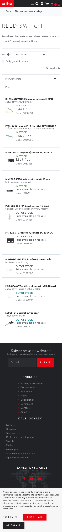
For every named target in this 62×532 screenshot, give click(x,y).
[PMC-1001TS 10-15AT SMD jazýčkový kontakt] (10, 136)
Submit (45, 362)
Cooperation (27, 399)
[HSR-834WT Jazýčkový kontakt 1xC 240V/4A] (10, 296)
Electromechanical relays (28, 11)
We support (12, 449)
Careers (10, 425)
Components (27, 387)
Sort (4, 54)
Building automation (31, 383)
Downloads (12, 429)
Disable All (35, 517)
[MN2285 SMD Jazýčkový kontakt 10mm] (10, 190)
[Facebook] (24, 479)
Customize (10, 517)
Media (9, 445)
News (23, 395)
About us (25, 412)
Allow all (13, 525)
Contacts (25, 407)
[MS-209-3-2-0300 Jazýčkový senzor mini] (10, 270)
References (26, 391)
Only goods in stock (17, 61)
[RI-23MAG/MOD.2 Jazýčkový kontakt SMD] (10, 109)
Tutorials (10, 433)
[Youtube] (32, 479)
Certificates (26, 403)
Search (10, 441)
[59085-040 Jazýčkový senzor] (10, 323)
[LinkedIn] (39, 479)
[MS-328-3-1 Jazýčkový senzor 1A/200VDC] (10, 240)
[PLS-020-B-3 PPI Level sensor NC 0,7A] (10, 216)
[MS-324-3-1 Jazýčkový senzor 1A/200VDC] (10, 160)
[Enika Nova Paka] (7, 3)
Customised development (20, 437)
